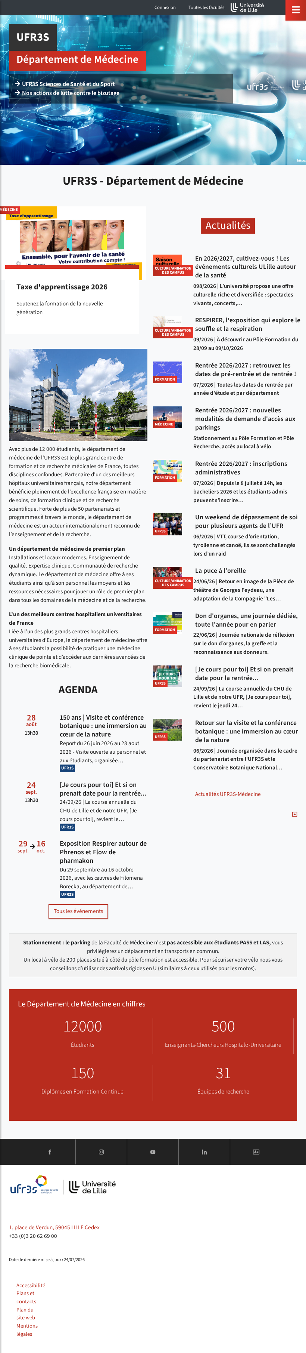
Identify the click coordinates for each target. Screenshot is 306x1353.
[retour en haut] (294, 815)
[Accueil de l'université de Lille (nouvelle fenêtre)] (247, 7)
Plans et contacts (26, 1297)
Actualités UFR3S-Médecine (228, 794)
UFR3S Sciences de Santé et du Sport (68, 84)
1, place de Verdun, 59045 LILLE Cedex (54, 1227)
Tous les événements (78, 911)
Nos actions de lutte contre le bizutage (70, 93)
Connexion (165, 7)
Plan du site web (25, 1314)
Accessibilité (30, 1285)
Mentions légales (27, 1330)
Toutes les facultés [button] (206, 7)
